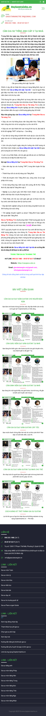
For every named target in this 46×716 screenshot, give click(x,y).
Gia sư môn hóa (23, 581)
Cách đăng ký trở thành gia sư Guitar (23, 511)
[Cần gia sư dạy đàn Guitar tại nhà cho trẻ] (23, 453)
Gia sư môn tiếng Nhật (23, 701)
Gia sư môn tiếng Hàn (23, 676)
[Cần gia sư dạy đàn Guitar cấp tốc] (23, 411)
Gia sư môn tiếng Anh (23, 666)
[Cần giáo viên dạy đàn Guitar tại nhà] (23, 327)
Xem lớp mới (23, 637)
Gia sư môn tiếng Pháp (23, 671)
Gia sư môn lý (23, 576)
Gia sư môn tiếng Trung (23, 681)
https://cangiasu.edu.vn (26, 263)
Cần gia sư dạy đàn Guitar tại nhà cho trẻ (23, 469)
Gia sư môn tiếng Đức (23, 686)
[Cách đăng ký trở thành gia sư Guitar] (23, 495)
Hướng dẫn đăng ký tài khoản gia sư (23, 642)
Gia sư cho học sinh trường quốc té (23, 601)
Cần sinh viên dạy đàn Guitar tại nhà (23, 385)
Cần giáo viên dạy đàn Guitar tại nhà (23, 343)
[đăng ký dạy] (16, 8)
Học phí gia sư (23, 627)
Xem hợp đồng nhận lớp (23, 622)
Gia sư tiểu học (23, 586)
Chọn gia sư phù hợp (23, 632)
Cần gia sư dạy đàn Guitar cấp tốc (23, 427)
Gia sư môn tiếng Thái (23, 691)
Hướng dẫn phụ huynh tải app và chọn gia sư (23, 647)
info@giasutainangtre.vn (13, 558)
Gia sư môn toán (23, 571)
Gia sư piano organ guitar (23, 606)
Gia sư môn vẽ (23, 596)
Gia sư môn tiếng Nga (23, 652)
